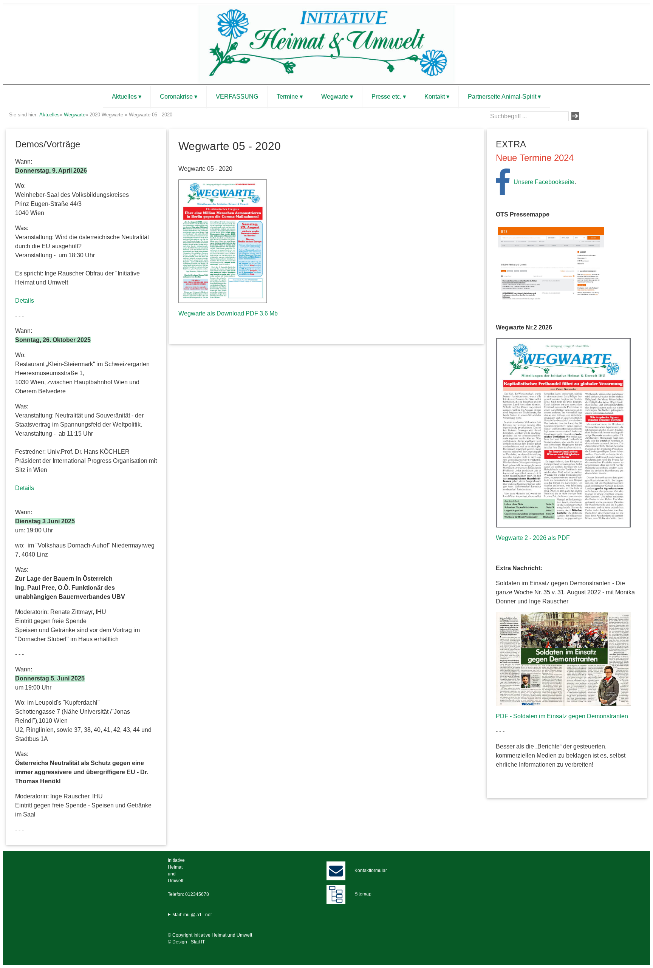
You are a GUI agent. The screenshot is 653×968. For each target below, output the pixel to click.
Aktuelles (49, 115)
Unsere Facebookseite (544, 182)
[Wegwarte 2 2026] (563, 432)
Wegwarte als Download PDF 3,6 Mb (228, 313)
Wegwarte (74, 115)
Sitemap (362, 894)
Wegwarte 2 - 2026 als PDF (533, 538)
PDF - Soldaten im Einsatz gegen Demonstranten (562, 716)
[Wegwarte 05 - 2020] (222, 241)
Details (24, 300)
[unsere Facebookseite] (503, 181)
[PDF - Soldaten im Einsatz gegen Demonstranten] (563, 658)
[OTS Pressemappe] (551, 263)
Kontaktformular (370, 870)
